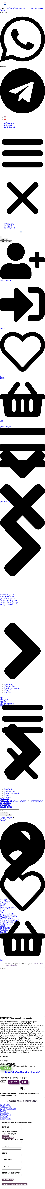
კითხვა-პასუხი (9, 686)
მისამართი (8, 692)
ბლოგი (7, 690)
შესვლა (5, 1136)
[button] (22, 175)
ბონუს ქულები (9, 123)
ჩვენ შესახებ (9, 684)
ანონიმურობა (9, 127)
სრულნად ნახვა (6, 241)
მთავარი (7, 964)
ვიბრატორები (15, 964)
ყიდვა (24, 1082)
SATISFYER (11, 1064)
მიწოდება (8, 125)
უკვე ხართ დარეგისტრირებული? (15, 1184)
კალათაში (13, 1082)
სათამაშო (4, 239)
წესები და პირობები (12, 688)
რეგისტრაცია (8, 1138)
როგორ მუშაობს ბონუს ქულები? (22, 1072)
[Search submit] (1, 237)
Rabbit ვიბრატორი (26, 964)
